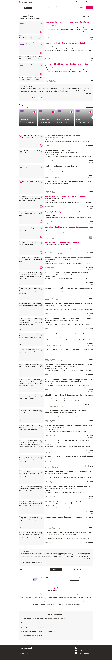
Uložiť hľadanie (88, 16)
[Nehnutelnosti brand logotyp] (25, 2)
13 (91, 569)
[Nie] (42, 98)
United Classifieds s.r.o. (29, 653)
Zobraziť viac (87, 93)
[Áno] (39, 98)
